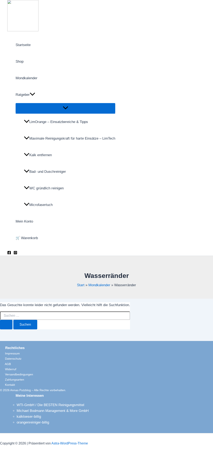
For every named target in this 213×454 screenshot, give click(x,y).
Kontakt (7, 384)
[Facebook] (9, 253)
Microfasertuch (41, 205)
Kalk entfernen (40, 155)
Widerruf (8, 369)
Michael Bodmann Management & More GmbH (53, 411)
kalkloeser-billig (29, 417)
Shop (20, 61)
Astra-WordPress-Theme (69, 443)
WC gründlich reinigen (46, 188)
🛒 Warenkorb (27, 238)
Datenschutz (10, 358)
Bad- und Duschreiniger (47, 172)
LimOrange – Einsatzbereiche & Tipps (58, 122)
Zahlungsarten (12, 379)
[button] (32, 94)
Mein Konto (24, 221)
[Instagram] (15, 253)
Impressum (10, 353)
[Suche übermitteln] (6, 324)
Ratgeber (23, 95)
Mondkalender (26, 78)
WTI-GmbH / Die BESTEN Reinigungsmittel (50, 405)
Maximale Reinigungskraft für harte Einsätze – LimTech (72, 138)
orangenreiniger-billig (33, 422)
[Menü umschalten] (65, 108)
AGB (5, 364)
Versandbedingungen (16, 374)
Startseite (23, 45)
